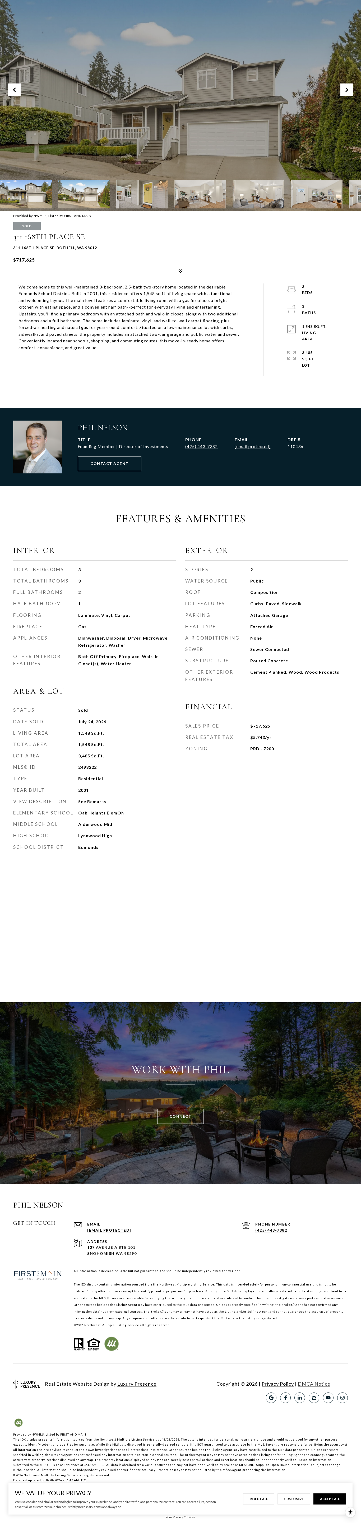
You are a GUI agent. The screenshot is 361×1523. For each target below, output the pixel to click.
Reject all (259, 1499)
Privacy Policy (278, 1384)
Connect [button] (181, 1116)
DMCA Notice (314, 1384)
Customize (294, 1499)
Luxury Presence (136, 1384)
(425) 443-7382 (201, 446)
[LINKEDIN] (299, 1397)
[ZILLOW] (314, 1397)
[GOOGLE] (271, 1397)
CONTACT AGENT (109, 463)
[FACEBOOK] (285, 1397)
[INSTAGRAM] (342, 1397)
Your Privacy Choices (180, 1517)
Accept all (330, 1499)
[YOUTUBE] (328, 1397)
